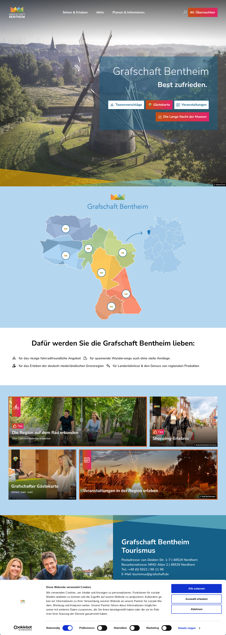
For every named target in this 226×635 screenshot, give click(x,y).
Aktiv (100, 12)
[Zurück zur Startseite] (17, 12)
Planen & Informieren (128, 12)
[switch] (102, 628)
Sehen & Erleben (75, 12)
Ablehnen (197, 609)
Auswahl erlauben (196, 598)
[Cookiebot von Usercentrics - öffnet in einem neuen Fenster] (22, 628)
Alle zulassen (196, 588)
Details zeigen (187, 628)
